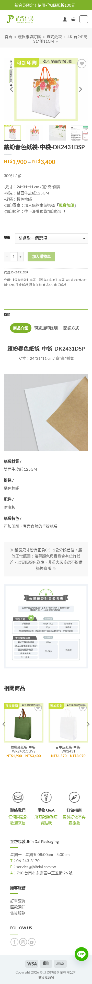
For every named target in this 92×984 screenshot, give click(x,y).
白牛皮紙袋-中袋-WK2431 (68, 749)
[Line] (81, 954)
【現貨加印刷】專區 (51, 280)
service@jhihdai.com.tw (36, 866)
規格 (7, 237)
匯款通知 (18, 907)
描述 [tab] (7, 314)
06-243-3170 (28, 860)
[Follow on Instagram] (23, 942)
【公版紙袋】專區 (23, 280)
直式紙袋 (54, 36)
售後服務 (18, 913)
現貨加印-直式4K (41, 285)
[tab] (20, 328)
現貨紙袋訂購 (29, 36)
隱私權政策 (46, 977)
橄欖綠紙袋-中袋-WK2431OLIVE (24, 749)
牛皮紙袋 (22, 285)
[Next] (80, 89)
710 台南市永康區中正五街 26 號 (45, 873)
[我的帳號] (64, 19)
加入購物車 (41, 256)
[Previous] (12, 89)
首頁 (8, 36)
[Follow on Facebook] (14, 942)
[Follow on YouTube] (32, 942)
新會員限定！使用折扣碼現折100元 (45, 5)
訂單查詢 (18, 900)
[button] (73, 19)
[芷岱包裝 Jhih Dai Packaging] (19, 19)
